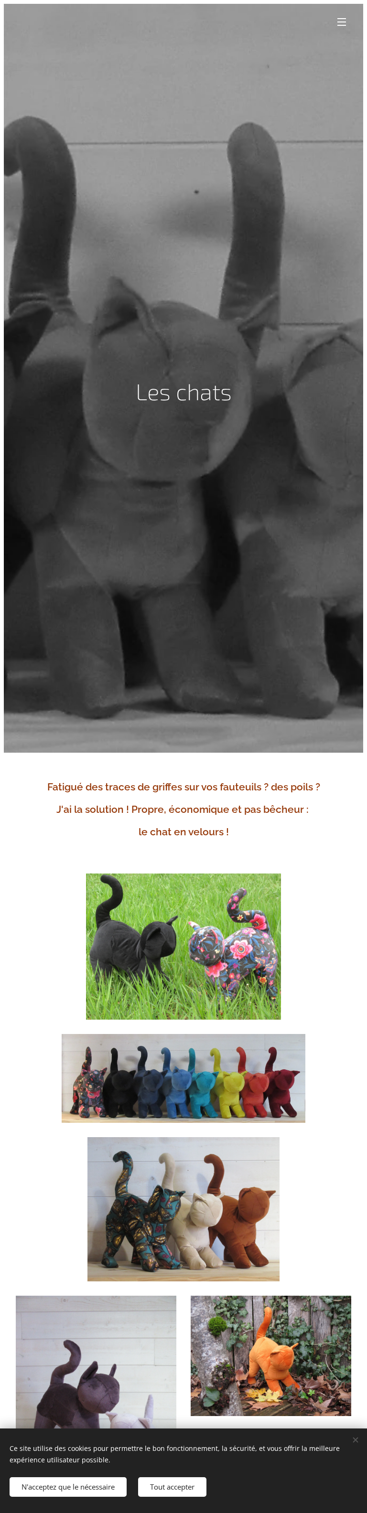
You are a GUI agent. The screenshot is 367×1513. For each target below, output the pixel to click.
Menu (341, 21)
